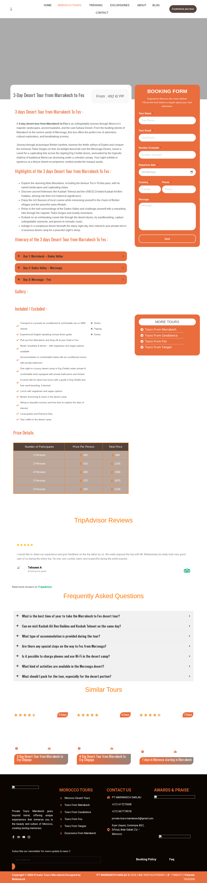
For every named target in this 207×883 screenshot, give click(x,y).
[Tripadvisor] (18, 837)
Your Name (145, 113)
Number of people (149, 147)
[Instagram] (28, 837)
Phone (166, 182)
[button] (70, 5)
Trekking (96, 5)
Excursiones (120, 5)
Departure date (147, 164)
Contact (102, 12)
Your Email (145, 130)
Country (144, 182)
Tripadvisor (45, 586)
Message (144, 199)
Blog (156, 5)
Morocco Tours (69, 5)
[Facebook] (13, 837)
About (141, 5)
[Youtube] (23, 837)
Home (48, 5)
